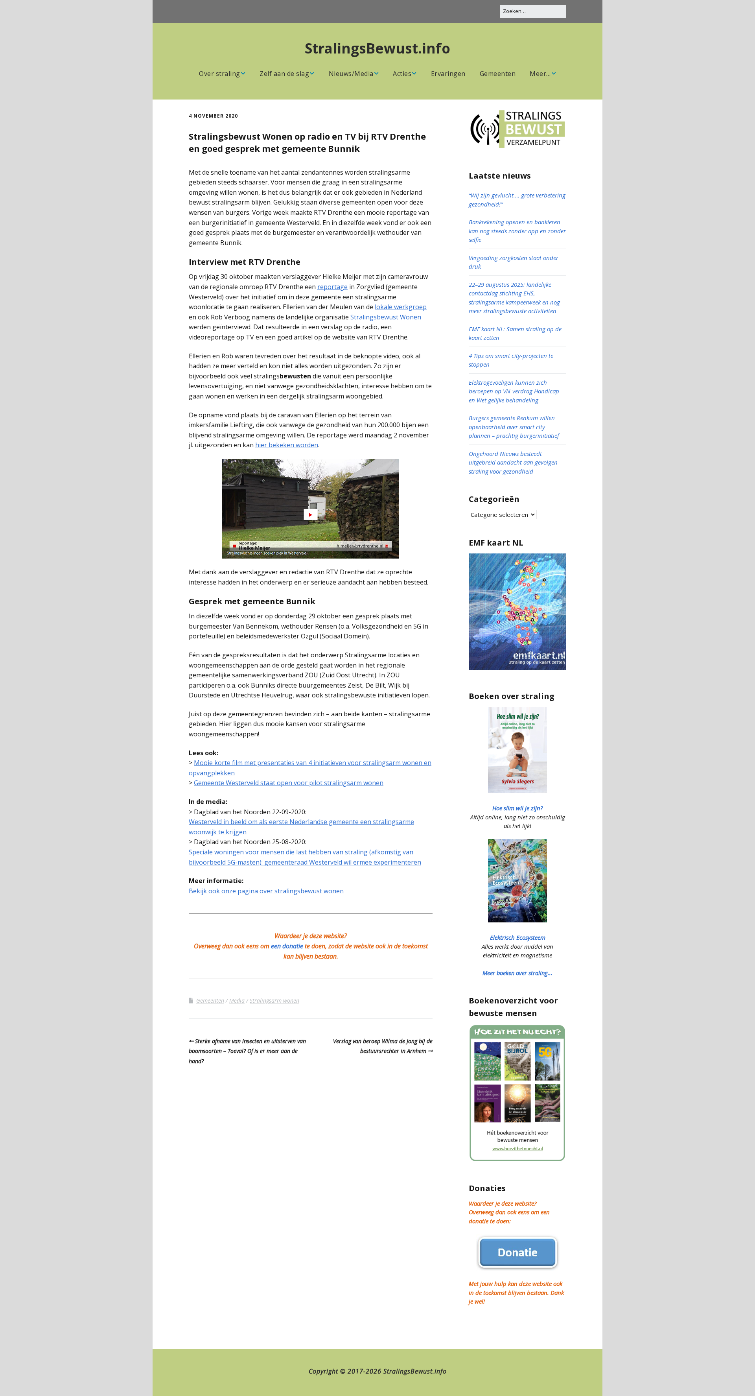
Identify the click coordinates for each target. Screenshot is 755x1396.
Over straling (219, 73)
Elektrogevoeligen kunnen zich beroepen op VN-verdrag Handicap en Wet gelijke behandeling (514, 391)
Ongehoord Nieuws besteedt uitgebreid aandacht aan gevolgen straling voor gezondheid (513, 462)
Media (237, 1000)
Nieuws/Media (351, 73)
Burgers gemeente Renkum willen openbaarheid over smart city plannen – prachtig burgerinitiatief (514, 426)
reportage (332, 286)
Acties (402, 73)
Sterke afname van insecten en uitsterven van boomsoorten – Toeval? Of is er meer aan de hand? (247, 1051)
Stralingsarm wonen (274, 1000)
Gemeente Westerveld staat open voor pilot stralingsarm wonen (288, 782)
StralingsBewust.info (377, 48)
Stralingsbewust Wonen (385, 317)
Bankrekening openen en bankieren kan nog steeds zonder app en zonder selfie (517, 230)
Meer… (540, 73)
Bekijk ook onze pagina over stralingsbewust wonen (266, 891)
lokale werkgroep (401, 306)
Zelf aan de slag (284, 73)
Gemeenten (498, 73)
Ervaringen (448, 73)
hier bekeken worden (286, 445)
